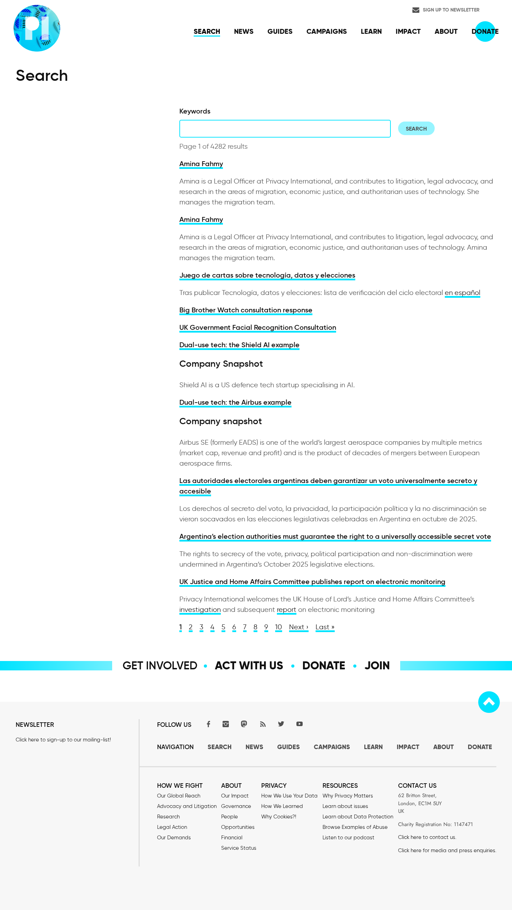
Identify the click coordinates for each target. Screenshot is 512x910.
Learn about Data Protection (358, 817)
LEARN (373, 747)
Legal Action (172, 827)
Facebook (207, 724)
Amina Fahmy (201, 164)
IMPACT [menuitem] (408, 31)
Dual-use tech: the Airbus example (235, 402)
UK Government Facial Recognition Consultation (257, 327)
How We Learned (282, 806)
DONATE (480, 747)
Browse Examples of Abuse (355, 827)
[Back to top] (489, 702)
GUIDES (288, 747)
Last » (325, 627)
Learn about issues (345, 806)
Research (168, 817)
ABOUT (443, 747)
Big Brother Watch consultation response (245, 310)
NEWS (254, 747)
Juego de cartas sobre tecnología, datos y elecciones (267, 275)
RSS (262, 724)
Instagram (226, 724)
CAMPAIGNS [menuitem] (327, 31)
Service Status (238, 848)
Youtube (299, 724)
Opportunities (238, 827)
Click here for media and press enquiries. (447, 850)
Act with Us (249, 665)
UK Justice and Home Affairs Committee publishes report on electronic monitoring (312, 581)
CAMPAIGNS (332, 747)
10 (278, 627)
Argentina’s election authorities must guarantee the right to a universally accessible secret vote (335, 536)
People (229, 817)
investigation (200, 609)
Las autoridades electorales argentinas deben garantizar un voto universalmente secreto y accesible (328, 485)
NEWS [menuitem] (244, 31)
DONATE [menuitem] (485, 31)
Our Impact (235, 796)
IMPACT (408, 747)
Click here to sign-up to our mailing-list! (63, 740)
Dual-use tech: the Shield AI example (239, 345)
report (286, 609)
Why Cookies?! (278, 817)
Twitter (281, 724)
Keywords (194, 111)
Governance (236, 806)
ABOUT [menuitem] (446, 31)
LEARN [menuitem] (371, 31)
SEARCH (220, 747)
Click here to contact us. (427, 837)
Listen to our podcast (348, 837)
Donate (323, 665)
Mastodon (244, 724)
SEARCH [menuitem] (207, 31)
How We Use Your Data (289, 796)
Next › (299, 627)
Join (377, 665)
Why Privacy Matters (348, 796)
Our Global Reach (178, 796)
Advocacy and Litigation (187, 806)
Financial (231, 837)
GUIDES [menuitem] (280, 31)
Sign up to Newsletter (451, 10)
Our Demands (174, 837)
